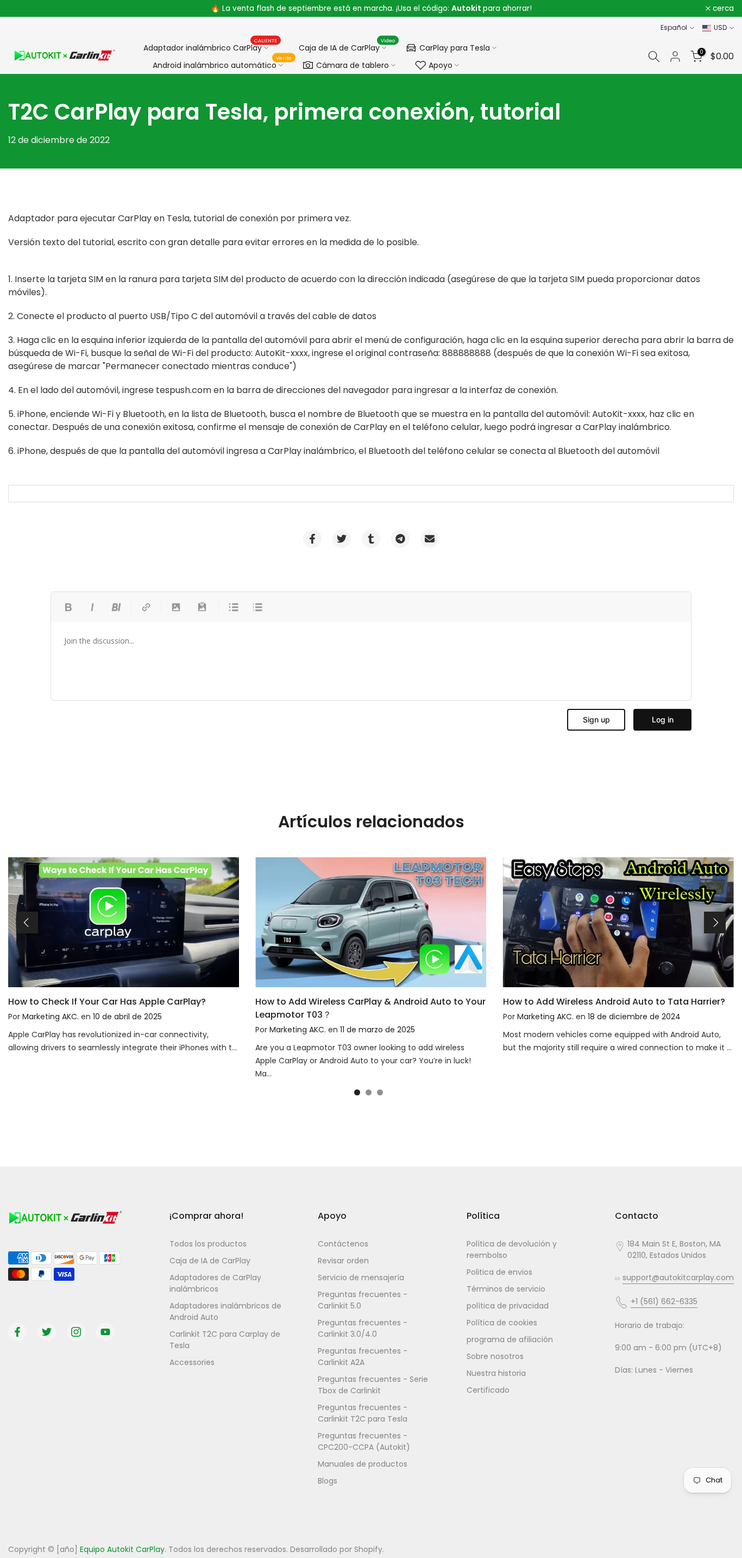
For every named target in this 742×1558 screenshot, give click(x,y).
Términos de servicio (506, 1288)
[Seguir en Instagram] (76, 1332)
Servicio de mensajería (361, 1277)
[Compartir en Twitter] (341, 538)
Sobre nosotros (495, 1356)
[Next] (715, 922)
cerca (24, 9)
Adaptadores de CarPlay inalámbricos (215, 1283)
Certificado (488, 1390)
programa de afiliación (510, 1339)
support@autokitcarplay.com (678, 1277)
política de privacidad (508, 1305)
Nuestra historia (496, 1373)
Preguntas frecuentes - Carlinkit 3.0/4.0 (362, 1328)
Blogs (327, 1480)
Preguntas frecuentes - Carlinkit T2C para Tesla (362, 1413)
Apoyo (440, 65)
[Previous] (27, 922)
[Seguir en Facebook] (17, 1332)
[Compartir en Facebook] (312, 538)
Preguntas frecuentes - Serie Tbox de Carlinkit (373, 1385)
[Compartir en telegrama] (400, 538)
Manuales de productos (362, 1464)
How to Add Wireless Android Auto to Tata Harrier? (614, 1001)
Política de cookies (502, 1322)
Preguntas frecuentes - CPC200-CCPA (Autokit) (364, 1441)
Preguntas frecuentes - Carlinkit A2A (362, 1356)
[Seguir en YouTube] (105, 1332)
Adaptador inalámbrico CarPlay (210, 47)
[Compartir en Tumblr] (371, 538)
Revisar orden (343, 1260)
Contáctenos (343, 1243)
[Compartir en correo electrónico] (429, 538)
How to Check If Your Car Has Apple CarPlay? (107, 1001)
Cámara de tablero (352, 65)
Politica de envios (499, 1272)
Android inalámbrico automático (222, 64)
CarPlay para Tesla (454, 47)
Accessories (192, 1362)
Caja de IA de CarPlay (347, 46)
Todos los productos (208, 1243)
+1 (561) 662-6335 (664, 1301)
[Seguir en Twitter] (46, 1332)
